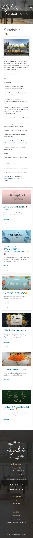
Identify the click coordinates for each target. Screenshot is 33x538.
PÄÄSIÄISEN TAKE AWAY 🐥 (15, 293)
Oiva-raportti (16, 490)
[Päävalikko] (31, 8)
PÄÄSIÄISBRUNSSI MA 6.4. (14, 330)
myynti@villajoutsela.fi (10, 178)
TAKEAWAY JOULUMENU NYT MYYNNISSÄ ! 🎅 (16, 407)
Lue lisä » (6, 219)
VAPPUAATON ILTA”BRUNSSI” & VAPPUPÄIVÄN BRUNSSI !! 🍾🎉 (16, 250)
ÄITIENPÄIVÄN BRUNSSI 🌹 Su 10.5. (15, 207)
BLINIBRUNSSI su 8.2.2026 (14, 369)
